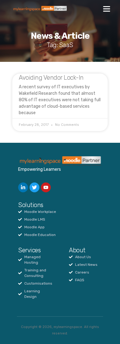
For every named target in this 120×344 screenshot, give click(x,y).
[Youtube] (46, 187)
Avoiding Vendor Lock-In (51, 77)
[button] (107, 9)
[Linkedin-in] (23, 187)
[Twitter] (34, 187)
